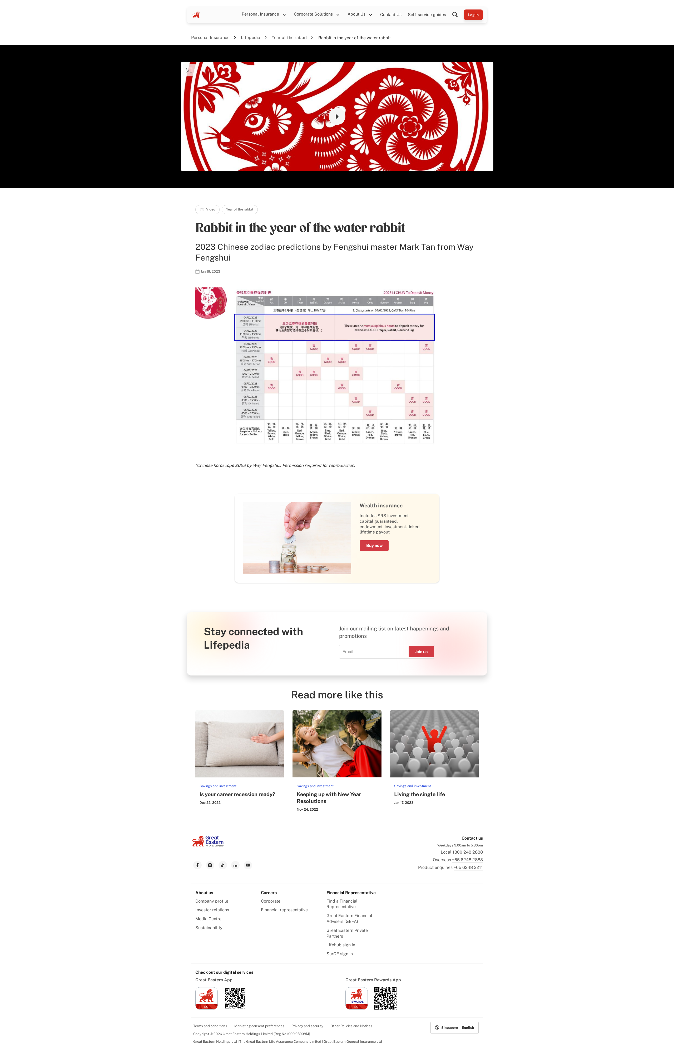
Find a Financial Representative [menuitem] (342, 904)
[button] (458, 15)
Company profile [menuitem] (211, 901)
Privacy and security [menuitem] (307, 1026)
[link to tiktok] (223, 865)
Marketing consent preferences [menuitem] (259, 1026)
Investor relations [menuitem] (212, 909)
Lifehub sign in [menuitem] (340, 944)
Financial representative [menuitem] (284, 909)
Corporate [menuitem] (270, 901)
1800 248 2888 (468, 852)
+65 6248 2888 (467, 859)
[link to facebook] (197, 865)
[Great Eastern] (196, 15)
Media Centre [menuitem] (208, 918)
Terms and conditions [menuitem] (210, 1026)
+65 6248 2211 (468, 867)
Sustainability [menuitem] (208, 927)
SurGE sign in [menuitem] (339, 953)
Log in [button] (473, 15)
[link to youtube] (248, 865)
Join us (421, 651)
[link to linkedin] (235, 865)
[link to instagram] (210, 865)
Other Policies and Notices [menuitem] (351, 1026)
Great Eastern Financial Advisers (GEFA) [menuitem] (349, 918)
